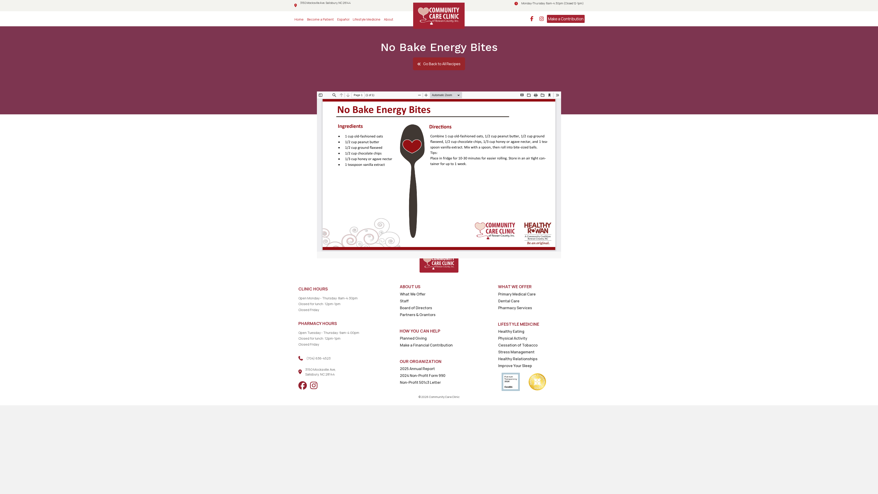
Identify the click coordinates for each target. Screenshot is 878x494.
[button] (439, 63)
